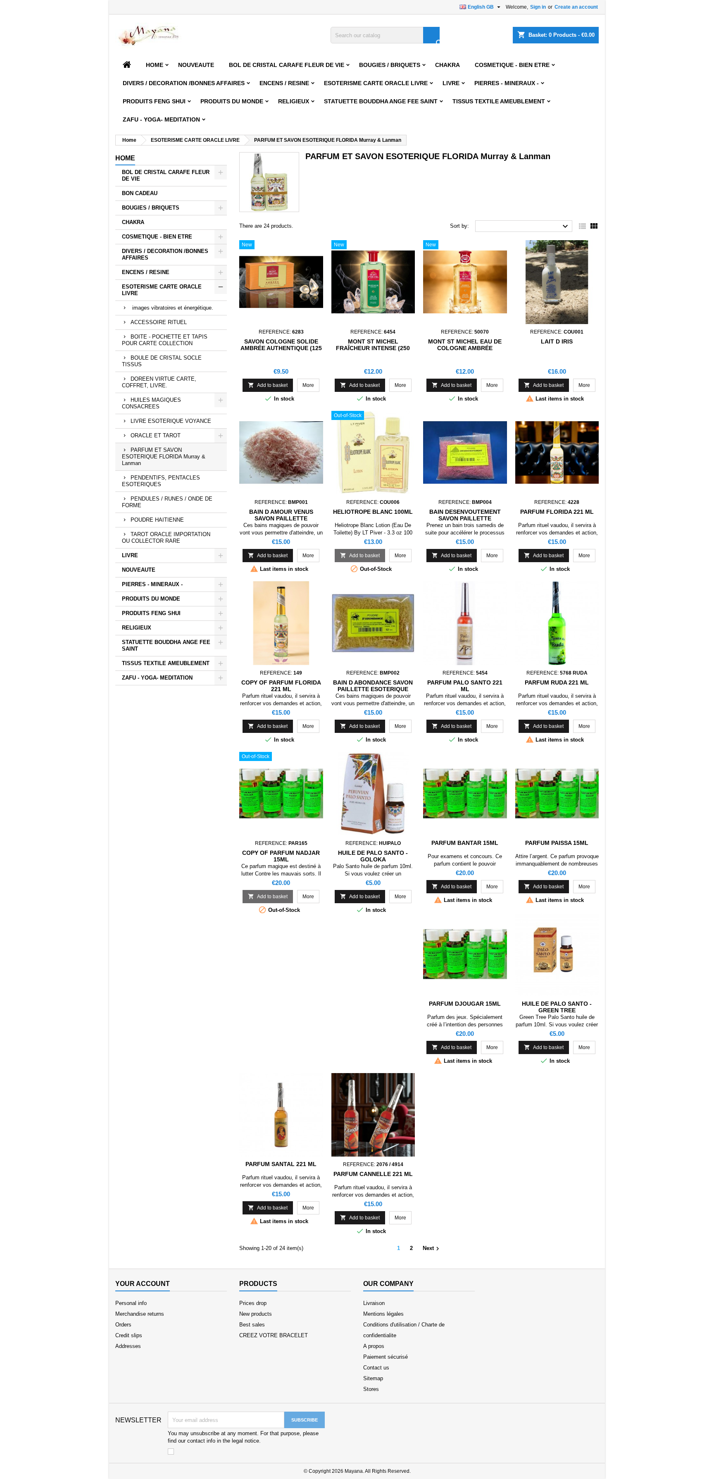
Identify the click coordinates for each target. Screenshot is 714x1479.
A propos (373, 1346)
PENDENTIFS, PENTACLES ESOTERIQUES (161, 481)
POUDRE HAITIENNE (157, 520)
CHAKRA (447, 65)
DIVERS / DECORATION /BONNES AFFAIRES (184, 83)
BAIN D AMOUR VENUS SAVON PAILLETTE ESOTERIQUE (281, 518)
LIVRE (451, 83)
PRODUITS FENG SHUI (154, 101)
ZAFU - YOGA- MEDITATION (161, 119)
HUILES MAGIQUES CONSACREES (151, 403)
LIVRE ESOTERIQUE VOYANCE (171, 421)
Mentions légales (383, 1314)
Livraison (374, 1303)
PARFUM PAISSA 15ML (556, 843)
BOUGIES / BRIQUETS (389, 65)
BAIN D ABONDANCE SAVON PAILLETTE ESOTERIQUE (373, 685)
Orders (123, 1325)
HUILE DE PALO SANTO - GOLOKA (373, 856)
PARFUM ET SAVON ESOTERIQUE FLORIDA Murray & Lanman (163, 456)
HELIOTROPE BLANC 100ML (373, 511)
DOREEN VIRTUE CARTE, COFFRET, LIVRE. (159, 382)
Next (432, 1248)
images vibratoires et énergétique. (172, 308)
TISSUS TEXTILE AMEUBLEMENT (498, 101)
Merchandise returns (139, 1314)
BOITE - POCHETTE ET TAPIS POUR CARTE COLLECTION (164, 340)
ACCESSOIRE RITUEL (159, 322)
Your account (142, 1283)
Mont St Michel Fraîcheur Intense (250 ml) (373, 348)
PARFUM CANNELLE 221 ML (373, 1174)
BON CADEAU (139, 193)
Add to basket (268, 385)
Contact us (376, 1367)
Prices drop (253, 1303)
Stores (371, 1389)
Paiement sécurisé (385, 1357)
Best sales (252, 1325)
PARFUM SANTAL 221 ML (281, 1164)
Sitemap (373, 1378)
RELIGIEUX (293, 101)
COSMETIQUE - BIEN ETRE (512, 65)
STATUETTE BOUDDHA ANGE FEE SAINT (381, 101)
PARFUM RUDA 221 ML (557, 682)
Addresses (128, 1346)
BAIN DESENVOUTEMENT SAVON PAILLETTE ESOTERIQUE (465, 518)
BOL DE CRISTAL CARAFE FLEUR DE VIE (286, 65)
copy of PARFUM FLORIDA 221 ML (281, 685)
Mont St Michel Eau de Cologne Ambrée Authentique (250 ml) (465, 348)
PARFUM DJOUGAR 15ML (465, 1003)
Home (154, 65)
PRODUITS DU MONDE (231, 101)
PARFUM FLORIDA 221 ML (557, 511)
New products (255, 1314)
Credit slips (128, 1335)
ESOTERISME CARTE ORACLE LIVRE (376, 83)
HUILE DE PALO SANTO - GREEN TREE (557, 1007)
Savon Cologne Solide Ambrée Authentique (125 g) (281, 348)
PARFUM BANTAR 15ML (464, 843)
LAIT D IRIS (557, 341)
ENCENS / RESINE (284, 83)
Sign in (538, 7)
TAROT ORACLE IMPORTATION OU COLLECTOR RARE (166, 537)
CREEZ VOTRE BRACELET (273, 1335)
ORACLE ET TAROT (156, 435)
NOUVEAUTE (196, 65)
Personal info (131, 1303)
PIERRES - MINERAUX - (506, 83)
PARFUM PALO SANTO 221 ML (464, 685)
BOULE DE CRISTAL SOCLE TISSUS (162, 361)
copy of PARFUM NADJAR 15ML (281, 856)
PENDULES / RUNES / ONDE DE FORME (167, 502)
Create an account (576, 7)
